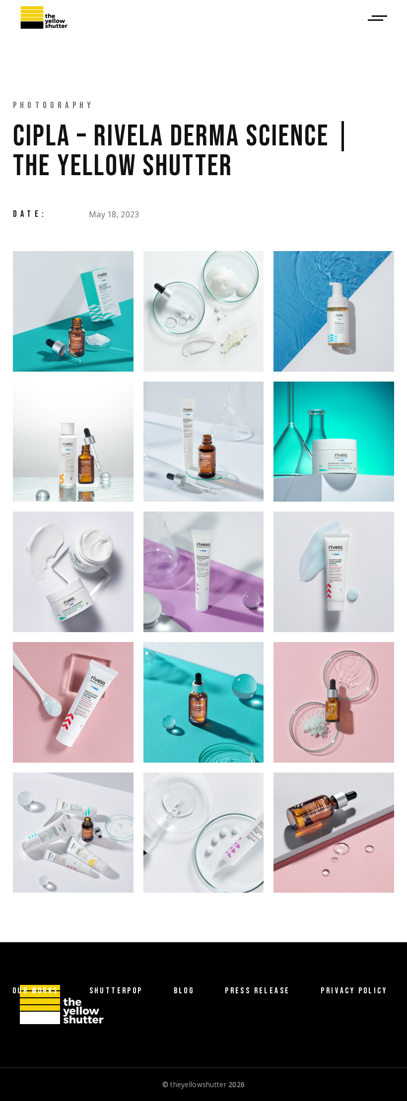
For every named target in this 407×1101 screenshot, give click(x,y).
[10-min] (73, 702)
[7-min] (73, 572)
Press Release (257, 991)
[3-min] (334, 311)
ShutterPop (116, 991)
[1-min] (73, 311)
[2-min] (203, 311)
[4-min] (73, 442)
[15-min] (334, 833)
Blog (184, 991)
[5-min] (203, 442)
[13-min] (73, 833)
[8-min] (203, 572)
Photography (53, 105)
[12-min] (334, 702)
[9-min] (334, 572)
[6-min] (334, 442)
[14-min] (203, 833)
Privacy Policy (354, 991)
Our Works (35, 991)
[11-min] (203, 702)
